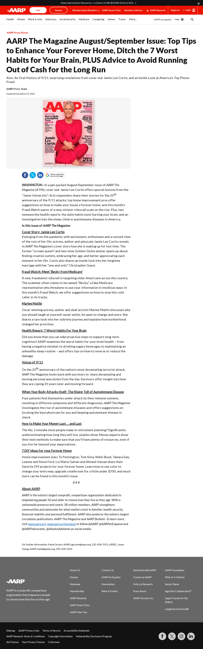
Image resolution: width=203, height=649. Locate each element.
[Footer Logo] (28, 581)
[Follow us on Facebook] (162, 636)
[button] (192, 19)
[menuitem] (10, 21)
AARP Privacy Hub (28, 630)
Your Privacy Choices (33, 641)
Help (177, 19)
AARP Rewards (158, 10)
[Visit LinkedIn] (191, 636)
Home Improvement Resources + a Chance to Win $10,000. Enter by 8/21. (97, 2)
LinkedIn (40, 175)
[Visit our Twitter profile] (172, 636)
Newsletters (108, 584)
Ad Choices (12, 641)
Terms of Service (51, 630)
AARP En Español (111, 577)
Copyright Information (60, 636)
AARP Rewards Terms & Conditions (25, 636)
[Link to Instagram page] (181, 636)
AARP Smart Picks (111, 10)
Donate (74, 577)
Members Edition (133, 10)
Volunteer (75, 584)
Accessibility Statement (76, 630)
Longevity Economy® (177, 608)
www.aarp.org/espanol (61, 524)
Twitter (32, 175)
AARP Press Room (17, 32)
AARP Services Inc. (143, 598)
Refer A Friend (109, 591)
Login (188, 10)
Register (175, 10)
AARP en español (162, 19)
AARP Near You (78, 612)
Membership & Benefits (84, 10)
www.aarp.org (37, 524)
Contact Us (108, 570)
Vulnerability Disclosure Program (94, 636)
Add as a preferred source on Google (60, 175)
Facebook (25, 175)
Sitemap (10, 630)
